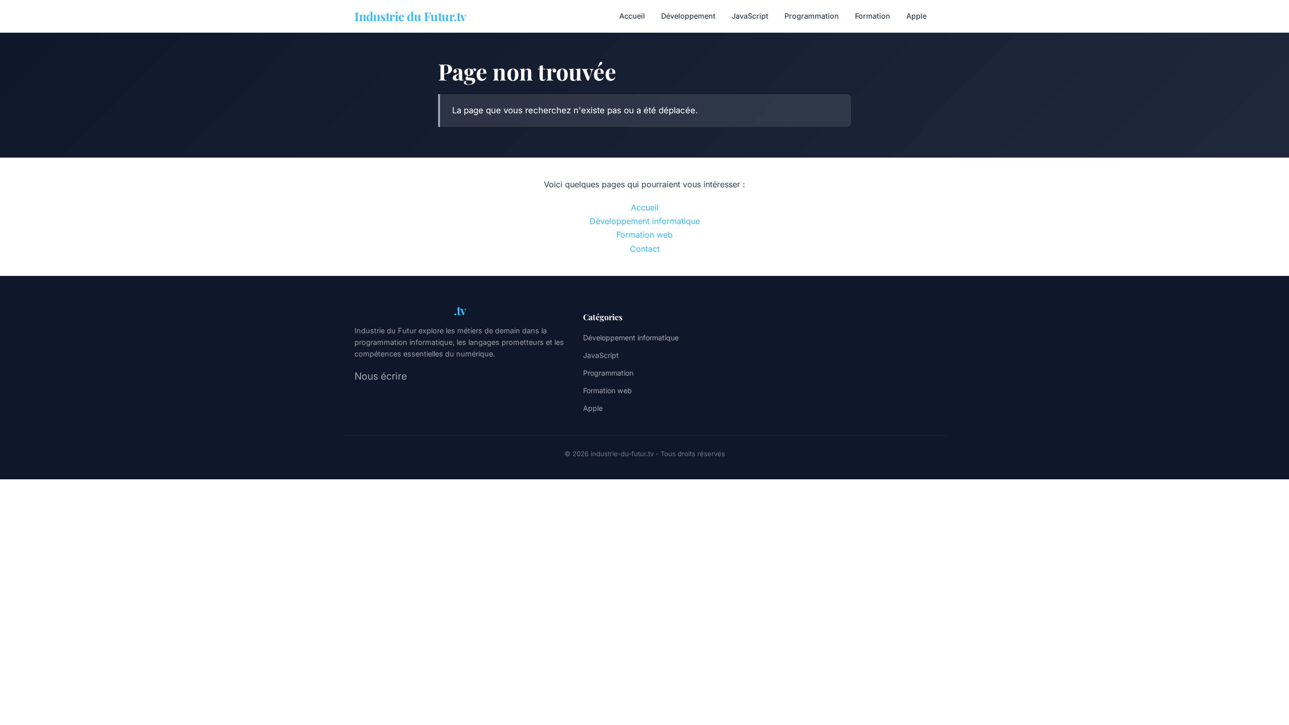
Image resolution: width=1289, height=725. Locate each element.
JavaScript (750, 16)
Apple (916, 16)
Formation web (644, 235)
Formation (872, 16)
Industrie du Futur (410, 310)
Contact (645, 249)
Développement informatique (645, 221)
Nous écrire (380, 376)
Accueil (632, 16)
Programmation (811, 16)
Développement (688, 16)
